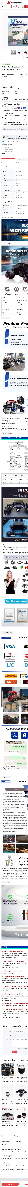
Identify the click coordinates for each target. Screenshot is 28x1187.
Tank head (17, 1144)
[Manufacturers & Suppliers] (14, 2)
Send (14, 1052)
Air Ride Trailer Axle (7, 1158)
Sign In (3, 153)
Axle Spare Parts (21, 1173)
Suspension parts (5, 1141)
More (2, 1175)
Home (2, 10)
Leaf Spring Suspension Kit (21, 1158)
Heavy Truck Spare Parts (8, 1173)
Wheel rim (3, 1144)
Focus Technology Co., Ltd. (18, 1181)
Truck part (17, 1141)
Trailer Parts (15, 10)
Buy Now (10, 1184)
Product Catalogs (22, 1136)
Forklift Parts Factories (8, 1165)
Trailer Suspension (23, 10)
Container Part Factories (8, 1169)
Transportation (9, 10)
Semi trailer (4, 1139)
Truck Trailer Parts (21, 1169)
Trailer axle (17, 1139)
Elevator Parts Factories (22, 1165)
